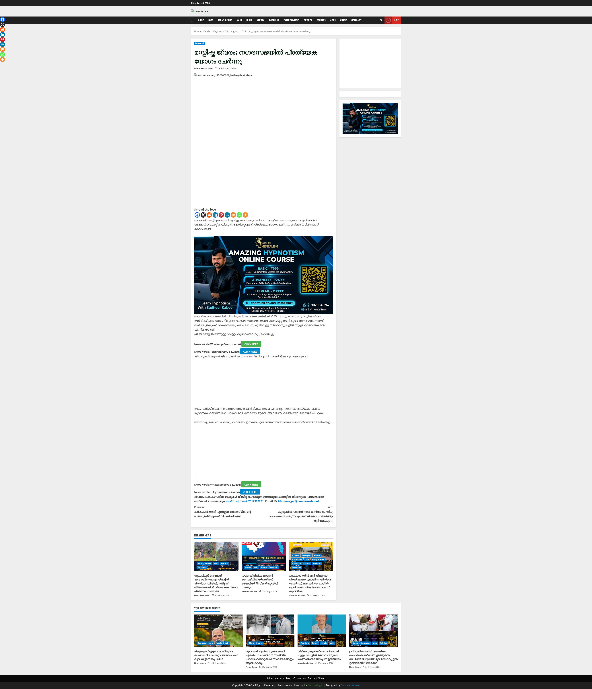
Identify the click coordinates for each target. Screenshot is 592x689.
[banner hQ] (263, 274)
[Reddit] (209, 215)
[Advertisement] (263, 384)
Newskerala (285, 685)
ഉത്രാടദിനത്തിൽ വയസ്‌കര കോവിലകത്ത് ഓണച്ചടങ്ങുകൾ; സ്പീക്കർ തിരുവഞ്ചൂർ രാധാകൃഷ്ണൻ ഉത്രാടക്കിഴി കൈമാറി (373, 657)
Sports (308, 20)
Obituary (356, 20)
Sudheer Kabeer (350, 685)
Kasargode (306, 555)
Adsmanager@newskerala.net (298, 501)
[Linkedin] (215, 215)
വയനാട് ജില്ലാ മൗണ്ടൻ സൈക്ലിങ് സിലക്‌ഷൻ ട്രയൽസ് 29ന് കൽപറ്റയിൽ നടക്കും (260, 581)
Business (274, 20)
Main (239, 20)
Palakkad (296, 563)
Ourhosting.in (315, 685)
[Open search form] (381, 20)
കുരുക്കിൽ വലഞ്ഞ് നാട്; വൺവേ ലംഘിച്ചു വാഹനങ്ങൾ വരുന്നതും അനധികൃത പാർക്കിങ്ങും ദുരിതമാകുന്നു (301, 513)
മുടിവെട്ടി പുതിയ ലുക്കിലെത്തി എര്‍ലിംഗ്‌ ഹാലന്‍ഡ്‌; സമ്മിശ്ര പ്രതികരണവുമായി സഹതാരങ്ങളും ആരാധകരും (270, 657)
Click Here (251, 344)
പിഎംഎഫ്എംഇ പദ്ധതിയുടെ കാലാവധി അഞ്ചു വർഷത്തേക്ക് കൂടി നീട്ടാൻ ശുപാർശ (215, 655)
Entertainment (291, 20)
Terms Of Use (225, 20)
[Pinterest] (221, 215)
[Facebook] (197, 215)
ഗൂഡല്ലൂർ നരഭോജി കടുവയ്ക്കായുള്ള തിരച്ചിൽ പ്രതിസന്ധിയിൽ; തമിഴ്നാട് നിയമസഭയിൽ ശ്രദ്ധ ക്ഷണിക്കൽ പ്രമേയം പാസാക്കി (216, 583)
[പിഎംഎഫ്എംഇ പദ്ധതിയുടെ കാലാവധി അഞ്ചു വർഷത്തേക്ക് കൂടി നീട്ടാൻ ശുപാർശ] (218, 631)
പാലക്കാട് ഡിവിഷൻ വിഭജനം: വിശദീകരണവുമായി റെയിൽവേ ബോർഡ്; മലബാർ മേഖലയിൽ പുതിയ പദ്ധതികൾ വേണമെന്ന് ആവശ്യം (310, 583)
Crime (343, 20)
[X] (203, 215)
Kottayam (365, 643)
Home (201, 20)
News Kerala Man (203, 68)
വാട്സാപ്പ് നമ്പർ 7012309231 (245, 501)
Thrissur (317, 563)
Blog (288, 678)
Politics (321, 20)
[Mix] (233, 215)
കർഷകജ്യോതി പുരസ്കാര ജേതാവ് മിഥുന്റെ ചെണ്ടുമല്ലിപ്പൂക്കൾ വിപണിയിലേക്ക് (222, 511)
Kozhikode (297, 559)
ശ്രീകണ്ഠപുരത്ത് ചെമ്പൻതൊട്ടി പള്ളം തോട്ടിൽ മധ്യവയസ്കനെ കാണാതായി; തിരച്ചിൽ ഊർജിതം (319, 655)
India (249, 20)
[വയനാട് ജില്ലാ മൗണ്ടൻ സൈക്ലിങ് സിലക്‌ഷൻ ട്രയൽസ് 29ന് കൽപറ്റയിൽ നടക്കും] (264, 556)
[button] (193, 20)
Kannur (295, 555)
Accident (305, 643)
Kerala (261, 20)
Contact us (299, 678)
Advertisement (275, 678)
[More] (245, 215)
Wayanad (199, 43)
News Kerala (200, 663)
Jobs (210, 20)
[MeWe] (227, 215)
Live (396, 20)
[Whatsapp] (239, 215)
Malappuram (318, 559)
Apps (333, 20)
